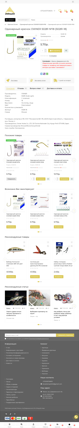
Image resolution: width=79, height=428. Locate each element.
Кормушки (45, 363)
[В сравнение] (36, 39)
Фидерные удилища (49, 350)
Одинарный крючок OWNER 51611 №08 (61, 161)
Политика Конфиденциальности (17, 353)
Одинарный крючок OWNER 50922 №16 (61, 215)
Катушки (45, 355)
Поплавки (9, 379)
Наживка (45, 358)
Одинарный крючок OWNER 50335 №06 (37, 161)
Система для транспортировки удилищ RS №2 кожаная (38, 264)
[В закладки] (36, 35)
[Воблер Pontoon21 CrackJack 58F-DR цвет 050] (15, 249)
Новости (9, 363)
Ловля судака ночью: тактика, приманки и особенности (13, 313)
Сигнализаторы (11, 389)
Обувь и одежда (11, 384)
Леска (8, 381)
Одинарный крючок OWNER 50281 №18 (33, 24)
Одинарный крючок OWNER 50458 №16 (13, 161)
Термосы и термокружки (14, 392)
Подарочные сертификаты (15, 402)
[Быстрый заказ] (66, 50)
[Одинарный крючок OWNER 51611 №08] (63, 148)
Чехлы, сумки (10, 394)
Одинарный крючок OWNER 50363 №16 (37, 215)
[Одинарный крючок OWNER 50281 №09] (15, 202)
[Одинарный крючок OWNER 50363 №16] (39, 202)
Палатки (45, 373)
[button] (39, 183)
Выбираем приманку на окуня (38, 312)
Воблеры (45, 371)
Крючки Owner (13, 24)
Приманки (45, 368)
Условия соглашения (13, 355)
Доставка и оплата (54, 88)
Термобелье (10, 400)
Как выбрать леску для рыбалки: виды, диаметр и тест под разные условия (62, 314)
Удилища (45, 347)
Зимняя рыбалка (12, 397)
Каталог (43, 344)
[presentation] (5, 160)
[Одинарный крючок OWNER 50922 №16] (63, 202)
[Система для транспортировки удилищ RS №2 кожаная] (39, 249)
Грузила (44, 360)
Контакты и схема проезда (15, 358)
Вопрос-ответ (36, 88)
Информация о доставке (14, 350)
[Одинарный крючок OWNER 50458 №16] (15, 148)
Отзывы (21, 88)
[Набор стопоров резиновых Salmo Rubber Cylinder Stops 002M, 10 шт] (63, 249)
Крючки (44, 366)
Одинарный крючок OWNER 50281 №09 (13, 215)
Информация (10, 344)
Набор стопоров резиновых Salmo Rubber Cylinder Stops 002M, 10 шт (63, 264)
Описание (10, 88)
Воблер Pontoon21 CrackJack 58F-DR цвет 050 (14, 264)
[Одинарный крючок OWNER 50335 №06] (39, 148)
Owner (63, 36)
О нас (8, 347)
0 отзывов (53, 56)
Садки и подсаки (12, 387)
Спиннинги (45, 353)
